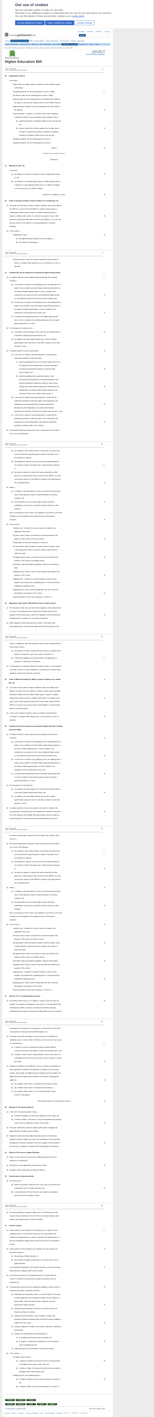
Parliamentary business (19, 41)
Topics (97, 44)
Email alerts (90, 31)
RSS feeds (99, 31)
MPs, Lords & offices (37, 41)
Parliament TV (83, 44)
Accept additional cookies (30, 23)
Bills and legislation (45, 48)
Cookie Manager (83, 1413)
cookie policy (78, 16)
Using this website (50, 1413)
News (91, 44)
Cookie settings (84, 23)
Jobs (41, 1413)
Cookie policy (75, 1413)
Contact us (107, 31)
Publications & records (69, 44)
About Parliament (52, 41)
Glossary (14, 1413)
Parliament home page (18, 48)
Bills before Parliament (57, 48)
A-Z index (7, 1413)
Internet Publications (98, 53)
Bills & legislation (45, 44)
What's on (35, 44)
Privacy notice (66, 1413)
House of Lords (25, 44)
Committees (57, 44)
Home (7, 41)
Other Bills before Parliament (95, 54)
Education (80, 41)
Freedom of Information (32, 1413)
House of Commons (11, 44)
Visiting (73, 41)
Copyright (59, 1413)
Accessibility (80, 31)
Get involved (64, 41)
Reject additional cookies (59, 23)
